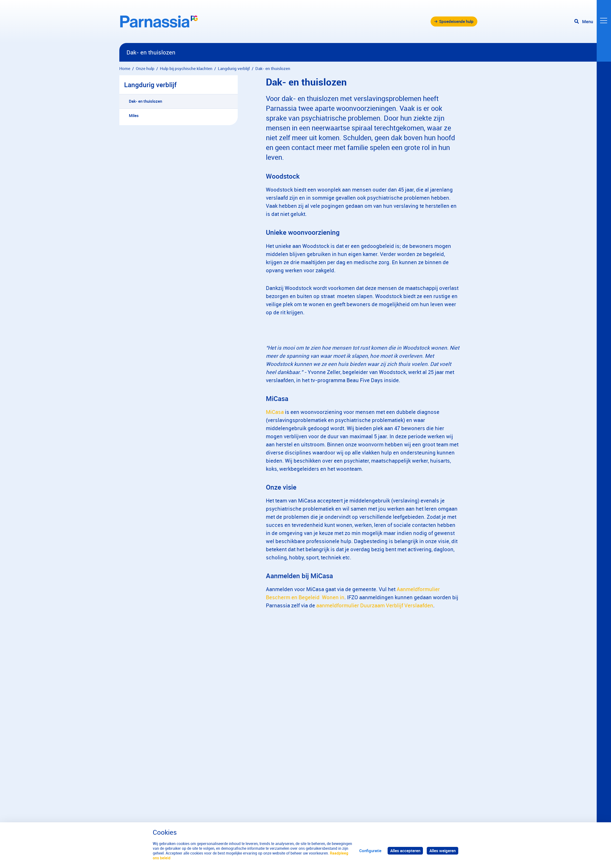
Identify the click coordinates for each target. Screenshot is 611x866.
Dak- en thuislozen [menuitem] (145, 101)
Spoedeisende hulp (456, 21)
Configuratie (370, 850)
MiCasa (275, 411)
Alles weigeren (442, 850)
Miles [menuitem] (134, 115)
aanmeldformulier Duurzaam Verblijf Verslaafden (374, 605)
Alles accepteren (405, 850)
